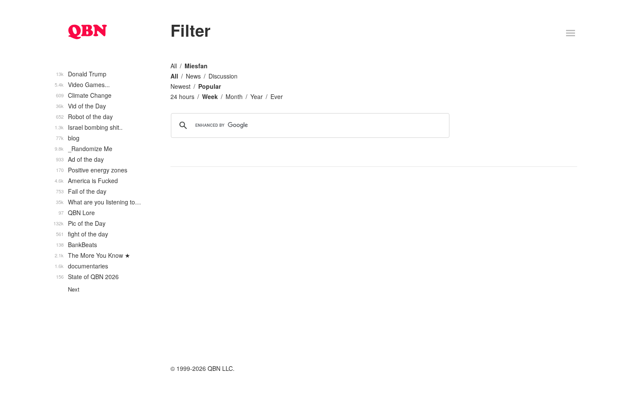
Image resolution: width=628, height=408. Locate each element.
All (173, 65)
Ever (276, 96)
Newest (180, 86)
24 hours (182, 96)
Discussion (223, 76)
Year (256, 96)
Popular (209, 86)
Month (234, 96)
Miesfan (196, 65)
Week (210, 96)
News (193, 76)
